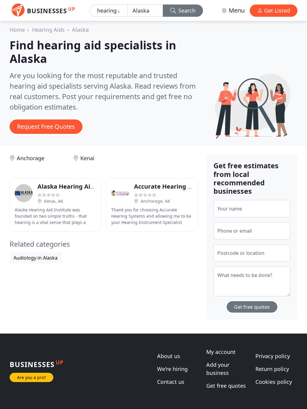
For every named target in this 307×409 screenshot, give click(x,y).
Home (17, 29)
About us (168, 356)
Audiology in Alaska (35, 258)
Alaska (80, 29)
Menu (236, 10)
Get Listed (276, 10)
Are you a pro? (31, 377)
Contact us (170, 381)
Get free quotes (252, 307)
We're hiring (172, 368)
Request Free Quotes (46, 126)
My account (221, 351)
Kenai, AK (53, 201)
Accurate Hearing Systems (173, 186)
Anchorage (30, 158)
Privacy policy (272, 356)
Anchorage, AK (155, 201)
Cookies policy (273, 381)
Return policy (272, 368)
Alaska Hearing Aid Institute (79, 186)
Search (186, 10)
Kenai (87, 158)
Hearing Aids (48, 29)
